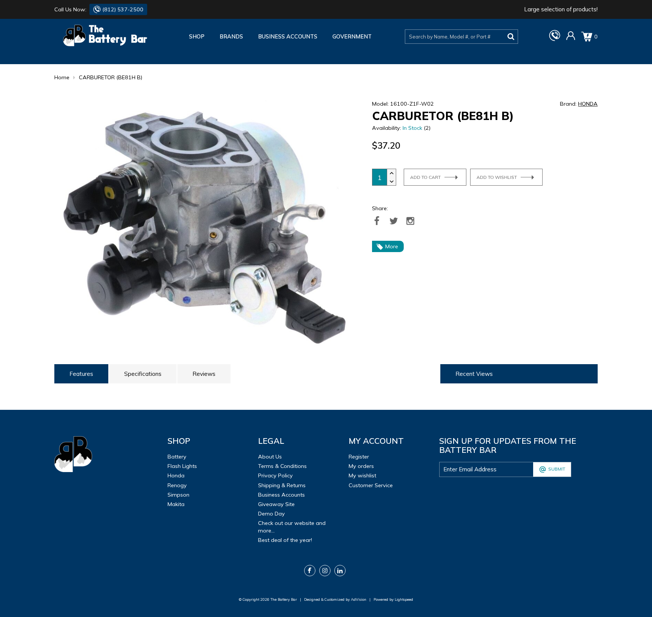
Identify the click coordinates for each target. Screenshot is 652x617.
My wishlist (362, 475)
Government (352, 36)
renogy (177, 485)
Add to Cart (425, 177)
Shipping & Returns (282, 485)
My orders (361, 466)
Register (359, 456)
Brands (231, 36)
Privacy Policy (275, 475)
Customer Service (371, 485)
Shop (197, 36)
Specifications (142, 373)
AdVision (358, 599)
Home (61, 77)
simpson (178, 494)
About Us (270, 456)
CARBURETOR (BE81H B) (110, 77)
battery (177, 456)
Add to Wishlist (497, 177)
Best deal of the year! (285, 540)
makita (176, 504)
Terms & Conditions (282, 466)
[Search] (511, 36)
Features (81, 373)
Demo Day (271, 513)
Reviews (203, 373)
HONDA (588, 103)
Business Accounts (287, 36)
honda (176, 475)
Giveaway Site (276, 504)
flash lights (182, 466)
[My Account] (570, 38)
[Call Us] (554, 39)
